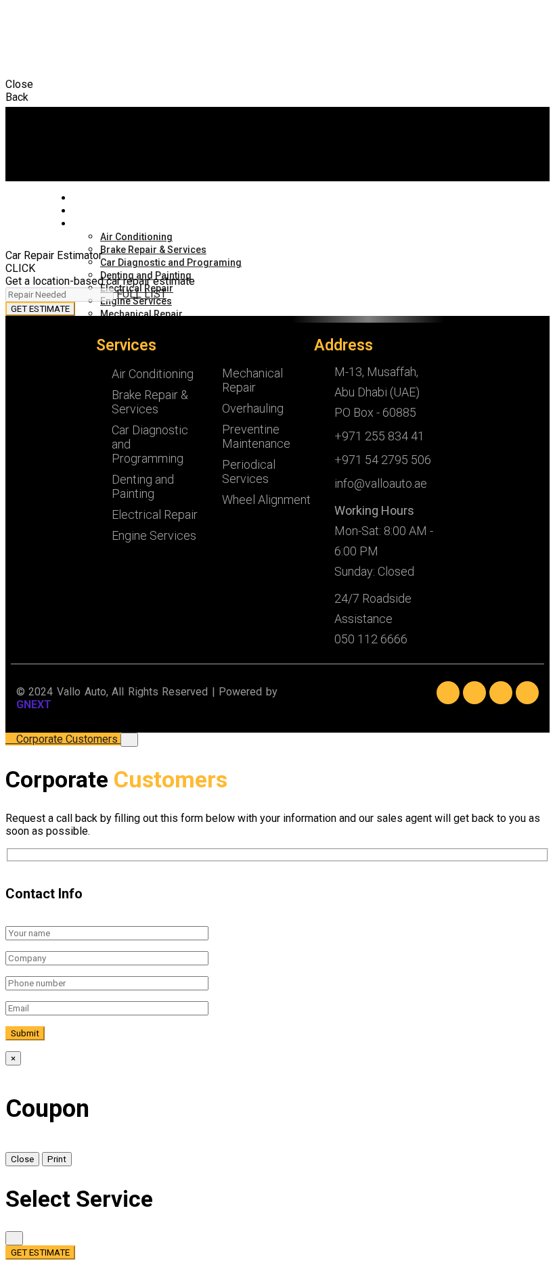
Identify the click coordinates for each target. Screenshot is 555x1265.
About (85, 211)
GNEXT (33, 704)
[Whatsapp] (527, 692)
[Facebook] (448, 692)
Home (84, 198)
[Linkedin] (474, 692)
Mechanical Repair (141, 313)
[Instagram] (500, 692)
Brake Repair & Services (153, 249)
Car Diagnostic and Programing (171, 262)
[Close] (129, 740)
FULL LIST (141, 294)
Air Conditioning (136, 236)
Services (89, 224)
